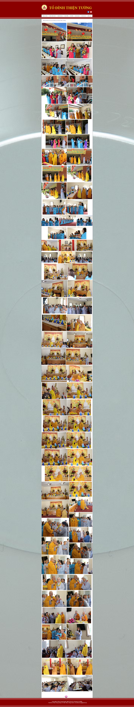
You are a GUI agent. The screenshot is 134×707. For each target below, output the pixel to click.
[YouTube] (91, 12)
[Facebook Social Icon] (88, 12)
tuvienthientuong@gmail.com (80, 702)
